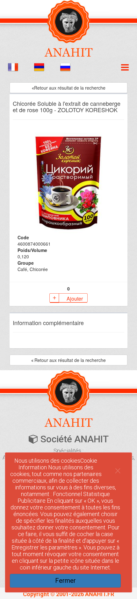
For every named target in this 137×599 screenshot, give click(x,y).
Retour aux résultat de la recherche (69, 88)
